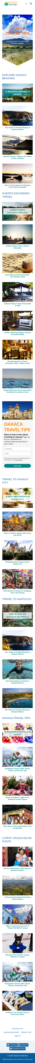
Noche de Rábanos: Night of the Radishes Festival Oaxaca (17, 798)
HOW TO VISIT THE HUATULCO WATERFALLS (17, 615)
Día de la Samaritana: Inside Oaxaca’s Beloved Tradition (17, 869)
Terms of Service (19, 1059)
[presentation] (17, 116)
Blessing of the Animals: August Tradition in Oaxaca (17, 956)
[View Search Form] (31, 3)
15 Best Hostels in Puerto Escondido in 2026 (17, 304)
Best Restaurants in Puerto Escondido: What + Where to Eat (17, 362)
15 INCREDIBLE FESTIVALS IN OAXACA (17, 733)
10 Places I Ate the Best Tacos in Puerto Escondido (18, 1013)
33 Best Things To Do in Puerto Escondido (17, 247)
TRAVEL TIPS (26, 1032)
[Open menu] (26, 3)
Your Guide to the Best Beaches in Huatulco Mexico (17, 128)
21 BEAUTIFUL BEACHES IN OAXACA (17, 93)
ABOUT (17, 1036)
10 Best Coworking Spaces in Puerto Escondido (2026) (17, 333)
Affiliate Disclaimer (7, 1059)
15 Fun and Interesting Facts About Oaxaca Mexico (18, 898)
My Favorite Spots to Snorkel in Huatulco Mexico (17, 682)
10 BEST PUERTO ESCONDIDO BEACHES (17, 211)
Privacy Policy (18, 460)
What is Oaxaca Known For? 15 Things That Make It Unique (17, 927)
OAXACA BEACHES (11, 1032)
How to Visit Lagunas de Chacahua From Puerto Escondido (17, 186)
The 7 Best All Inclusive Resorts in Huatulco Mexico (17, 711)
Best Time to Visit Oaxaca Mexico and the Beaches (18, 827)
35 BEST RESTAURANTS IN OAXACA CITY (18, 498)
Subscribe (17, 466)
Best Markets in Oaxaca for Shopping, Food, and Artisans (17, 592)
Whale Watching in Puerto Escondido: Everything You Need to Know (17, 391)
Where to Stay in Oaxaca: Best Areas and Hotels (17, 534)
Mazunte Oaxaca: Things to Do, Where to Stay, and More (17, 157)
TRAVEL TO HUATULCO (16, 599)
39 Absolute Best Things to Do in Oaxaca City (17, 563)
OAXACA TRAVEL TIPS (16, 718)
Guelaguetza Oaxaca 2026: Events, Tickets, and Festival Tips (17, 769)
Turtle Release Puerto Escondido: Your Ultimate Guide (17, 276)
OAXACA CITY (17, 1029)
